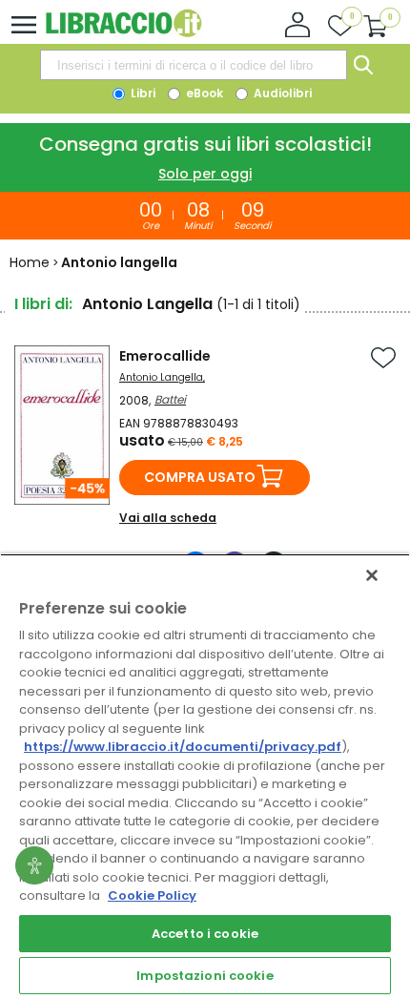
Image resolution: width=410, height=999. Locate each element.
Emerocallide (165, 355)
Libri (141, 93)
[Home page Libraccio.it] (123, 33)
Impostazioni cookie (204, 976)
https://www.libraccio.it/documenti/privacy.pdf (182, 747)
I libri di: (43, 304)
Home (30, 262)
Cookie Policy (152, 895)
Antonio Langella (161, 377)
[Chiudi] (372, 575)
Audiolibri (281, 93)
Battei (170, 399)
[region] (205, 776)
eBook (203, 93)
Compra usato (200, 477)
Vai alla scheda (167, 518)
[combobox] (193, 65)
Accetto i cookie (205, 934)
